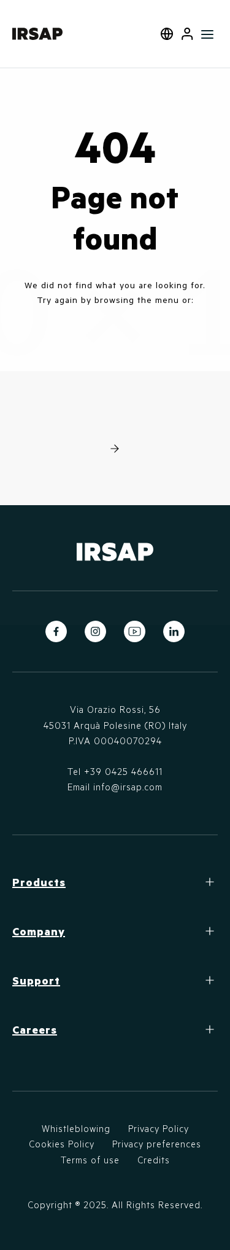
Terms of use (90, 1160)
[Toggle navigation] (207, 33)
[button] (187, 34)
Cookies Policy (61, 1144)
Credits (153, 1160)
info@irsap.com (128, 786)
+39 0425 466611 (123, 771)
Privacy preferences (156, 1144)
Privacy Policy (158, 1128)
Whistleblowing (76, 1128)
